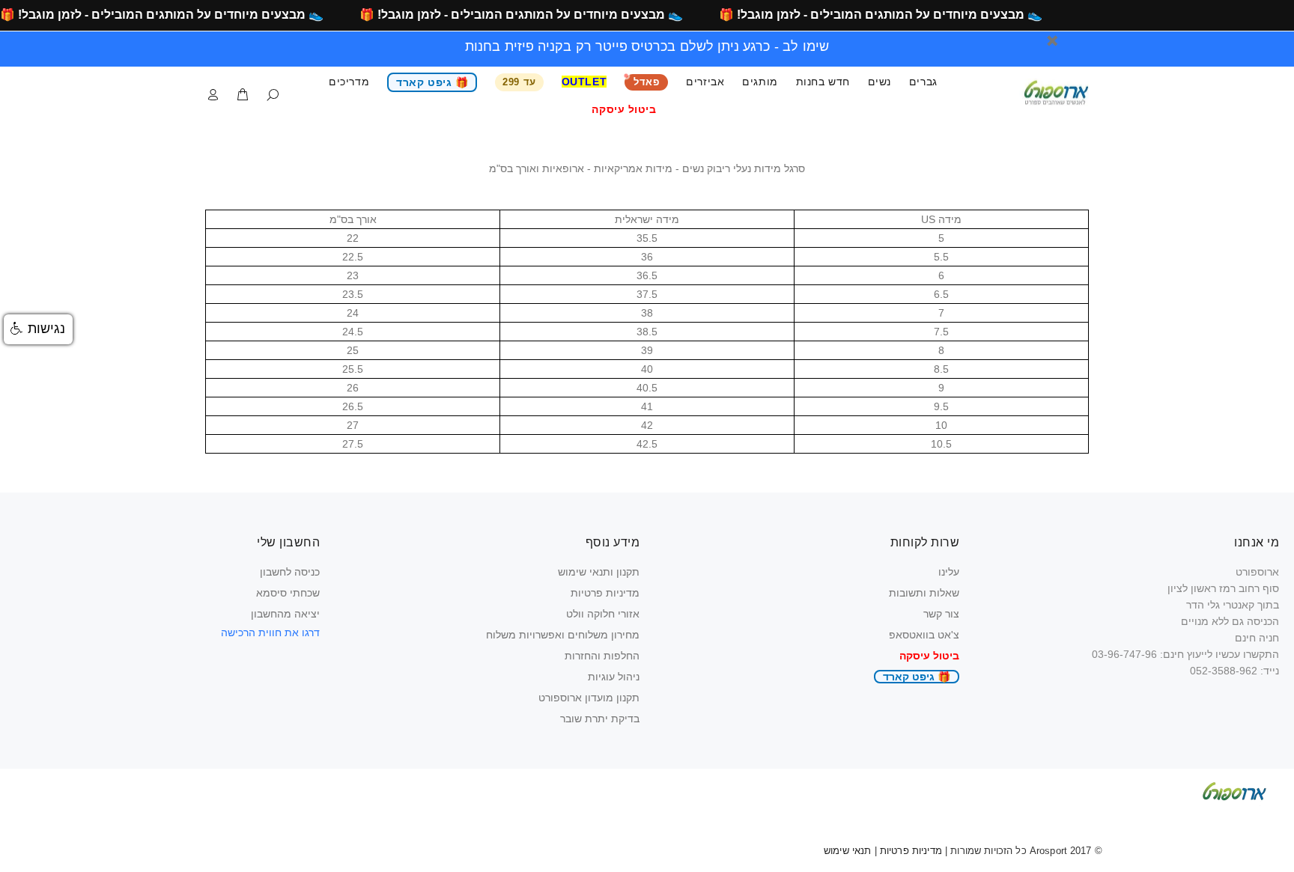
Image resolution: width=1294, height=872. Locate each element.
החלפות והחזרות (602, 656)
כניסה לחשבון (290, 572)
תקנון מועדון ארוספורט (589, 698)
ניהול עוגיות (614, 677)
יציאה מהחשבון (285, 614)
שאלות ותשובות (924, 593)
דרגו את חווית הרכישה (270, 632)
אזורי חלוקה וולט (603, 614)
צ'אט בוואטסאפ (924, 635)
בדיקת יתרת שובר (600, 719)
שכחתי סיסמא (288, 593)
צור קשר (941, 614)
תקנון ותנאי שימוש (599, 572)
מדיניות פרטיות (605, 593)
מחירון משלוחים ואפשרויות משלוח (563, 635)
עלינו (948, 572)
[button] (38, 329)
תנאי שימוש (847, 850)
